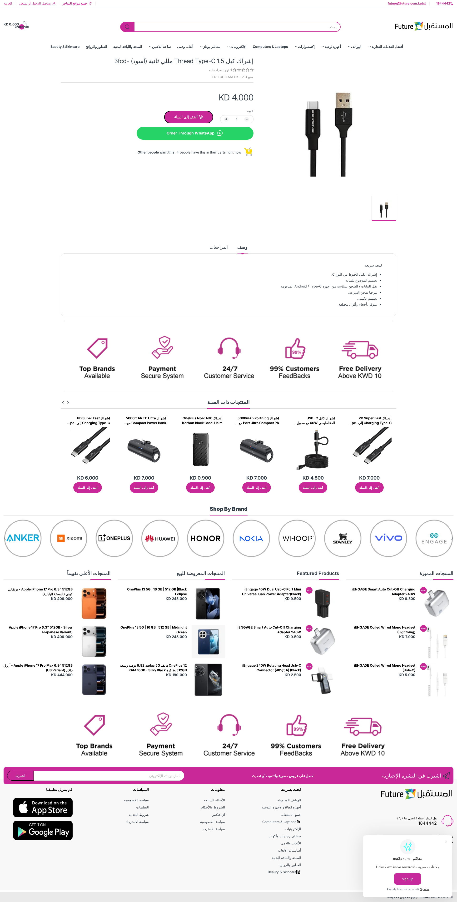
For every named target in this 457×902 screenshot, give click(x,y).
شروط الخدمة (139, 815)
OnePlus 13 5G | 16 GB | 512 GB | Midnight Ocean (153, 629)
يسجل (23, 3)
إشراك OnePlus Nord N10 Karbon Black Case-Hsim (258, 420)
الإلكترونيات (293, 829)
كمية (250, 111)
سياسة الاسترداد (213, 829)
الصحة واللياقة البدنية (286, 858)
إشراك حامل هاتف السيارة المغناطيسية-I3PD (92, 420)
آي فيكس (218, 815)
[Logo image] (434, 538)
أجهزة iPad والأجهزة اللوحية (281, 807)
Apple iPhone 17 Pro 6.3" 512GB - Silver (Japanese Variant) (41, 629)
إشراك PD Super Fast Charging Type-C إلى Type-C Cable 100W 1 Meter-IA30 (144, 420)
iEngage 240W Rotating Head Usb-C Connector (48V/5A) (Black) (271, 667)
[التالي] (67, 402)
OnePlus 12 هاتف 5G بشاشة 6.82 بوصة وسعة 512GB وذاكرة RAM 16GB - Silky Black (153, 667)
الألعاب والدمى (291, 843)
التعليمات (142, 807)
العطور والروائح (290, 865)
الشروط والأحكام (213, 807)
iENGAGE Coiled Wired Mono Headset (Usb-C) (384, 667)
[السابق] (63, 402)
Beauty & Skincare (282, 872)
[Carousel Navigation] (65, 402)
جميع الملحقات (291, 815)
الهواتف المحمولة (289, 800)
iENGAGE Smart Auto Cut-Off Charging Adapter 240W (383, 591)
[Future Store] (423, 24)
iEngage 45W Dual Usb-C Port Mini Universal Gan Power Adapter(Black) (271, 591)
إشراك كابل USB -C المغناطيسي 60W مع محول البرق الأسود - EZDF (372, 420)
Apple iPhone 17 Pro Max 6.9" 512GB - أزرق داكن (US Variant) (38, 667)
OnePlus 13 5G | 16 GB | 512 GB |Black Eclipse (157, 591)
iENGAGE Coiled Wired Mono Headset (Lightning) (384, 629)
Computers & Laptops (279, 822)
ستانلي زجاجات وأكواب (284, 836)
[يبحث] (127, 27)
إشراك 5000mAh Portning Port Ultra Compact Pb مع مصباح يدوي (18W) (314, 420)
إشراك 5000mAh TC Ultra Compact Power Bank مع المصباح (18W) (202, 420)
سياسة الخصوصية (212, 822)
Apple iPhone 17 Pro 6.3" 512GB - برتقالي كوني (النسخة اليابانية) (40, 591)
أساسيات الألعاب (289, 850)
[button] (242, 70)
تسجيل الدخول (41, 3)
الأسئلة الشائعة (214, 800)
